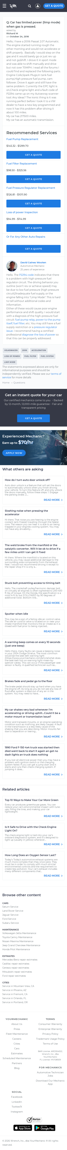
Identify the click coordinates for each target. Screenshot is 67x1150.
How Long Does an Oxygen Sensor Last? (30, 855)
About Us (16, 1024)
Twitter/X (17, 1106)
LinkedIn (17, 1101)
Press (17, 1029)
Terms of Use (50, 1043)
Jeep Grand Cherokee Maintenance (21, 945)
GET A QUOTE (54, 5)
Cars (16, 1048)
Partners (17, 1063)
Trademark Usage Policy (50, 1038)
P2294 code (26, 274)
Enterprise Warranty (50, 1029)
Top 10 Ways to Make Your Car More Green (31, 800)
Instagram (17, 1111)
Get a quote (33, 418)
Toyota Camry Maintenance (17, 937)
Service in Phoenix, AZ (14, 990)
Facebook (16, 1096)
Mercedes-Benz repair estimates (19, 959)
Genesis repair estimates (15, 967)
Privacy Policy (50, 1033)
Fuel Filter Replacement (21, 163)
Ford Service (9, 919)
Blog (16, 1068)
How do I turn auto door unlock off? (27, 480)
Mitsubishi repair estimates (17, 971)
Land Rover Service (12, 910)
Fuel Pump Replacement (22, 139)
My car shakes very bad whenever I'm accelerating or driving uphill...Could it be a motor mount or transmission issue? (32, 713)
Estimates (17, 1053)
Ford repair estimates (14, 975)
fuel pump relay (25, 319)
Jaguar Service (10, 914)
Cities (17, 1043)
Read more (52, 499)
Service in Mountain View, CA (18, 986)
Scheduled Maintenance (17, 1058)
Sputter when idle (16, 613)
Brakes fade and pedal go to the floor (28, 681)
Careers (16, 1038)
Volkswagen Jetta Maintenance (19, 933)
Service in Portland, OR (15, 1002)
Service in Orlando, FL (14, 998)
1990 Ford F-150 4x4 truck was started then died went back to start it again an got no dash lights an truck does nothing (32, 751)
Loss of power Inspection (22, 212)
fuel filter (19, 323)
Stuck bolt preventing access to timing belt (32, 583)
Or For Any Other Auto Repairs (25, 236)
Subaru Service (10, 923)
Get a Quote (33, 154)
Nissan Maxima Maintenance (17, 941)
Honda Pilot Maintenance (16, 949)
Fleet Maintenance (17, 1033)
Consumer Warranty (50, 1024)
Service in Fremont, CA (14, 994)
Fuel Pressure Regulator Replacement (30, 187)
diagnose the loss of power (38, 334)
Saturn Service (10, 906)
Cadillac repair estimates (15, 963)
